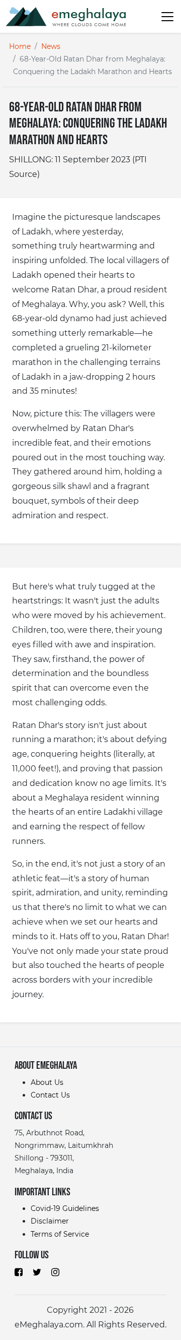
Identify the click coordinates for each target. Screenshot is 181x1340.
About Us (47, 1082)
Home (20, 46)
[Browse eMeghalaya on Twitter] (37, 1271)
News (50, 46)
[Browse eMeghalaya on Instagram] (55, 1271)
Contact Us (50, 1095)
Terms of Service (60, 1234)
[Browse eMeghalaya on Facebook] (19, 1271)
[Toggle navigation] (163, 16)
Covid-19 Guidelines (65, 1208)
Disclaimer (50, 1221)
